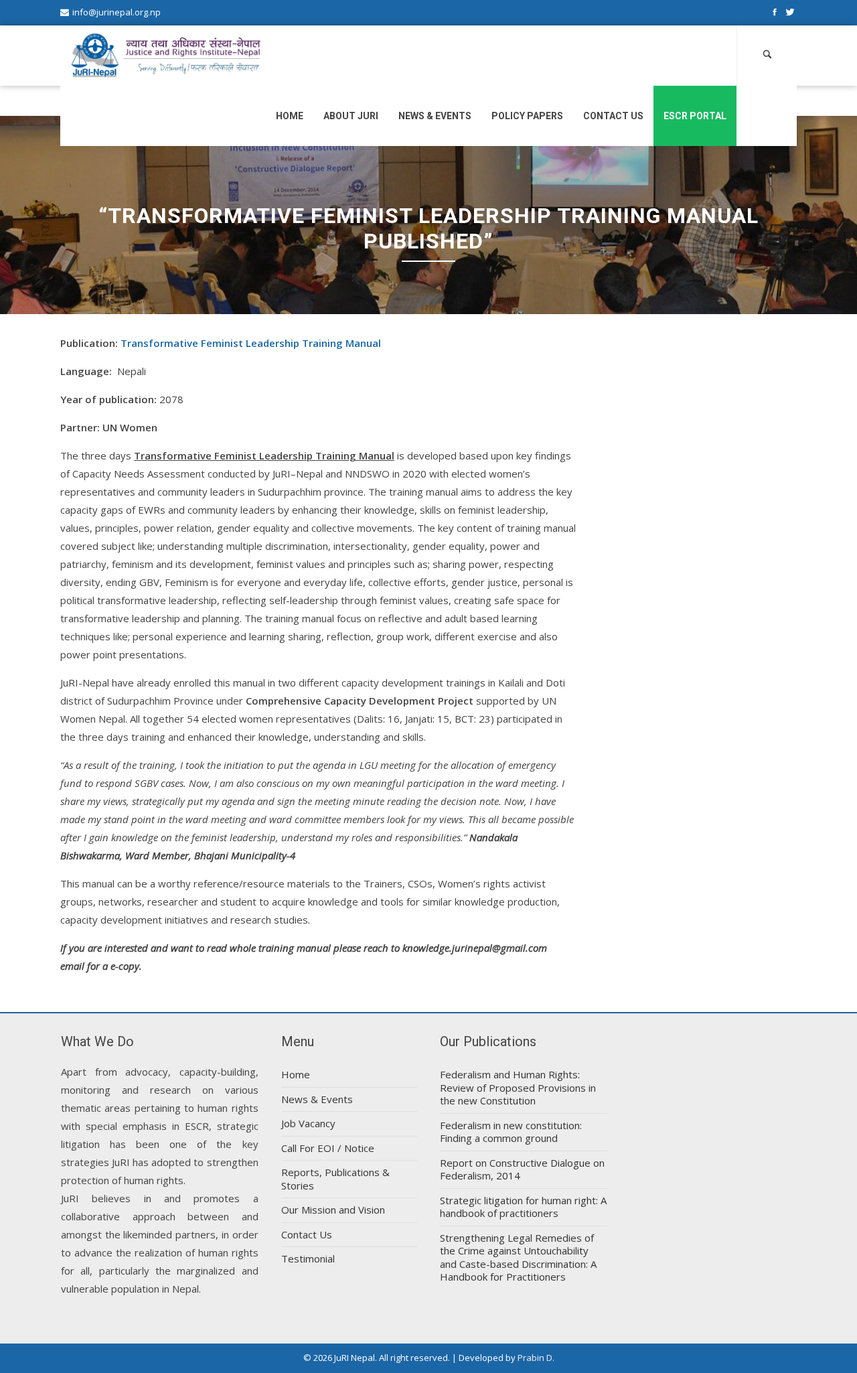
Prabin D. (536, 1358)
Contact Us (613, 116)
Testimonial (308, 1258)
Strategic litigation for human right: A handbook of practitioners (523, 1207)
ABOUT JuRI (350, 116)
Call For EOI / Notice (327, 1148)
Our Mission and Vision (333, 1209)
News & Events (434, 116)
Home (289, 116)
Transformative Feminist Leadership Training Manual (251, 343)
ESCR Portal (695, 116)
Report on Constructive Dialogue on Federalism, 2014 (522, 1169)
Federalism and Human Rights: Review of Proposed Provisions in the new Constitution (518, 1087)
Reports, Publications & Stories (335, 1178)
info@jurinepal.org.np (116, 12)
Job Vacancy (308, 1123)
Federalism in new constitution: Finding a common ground (511, 1131)
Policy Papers (527, 116)
